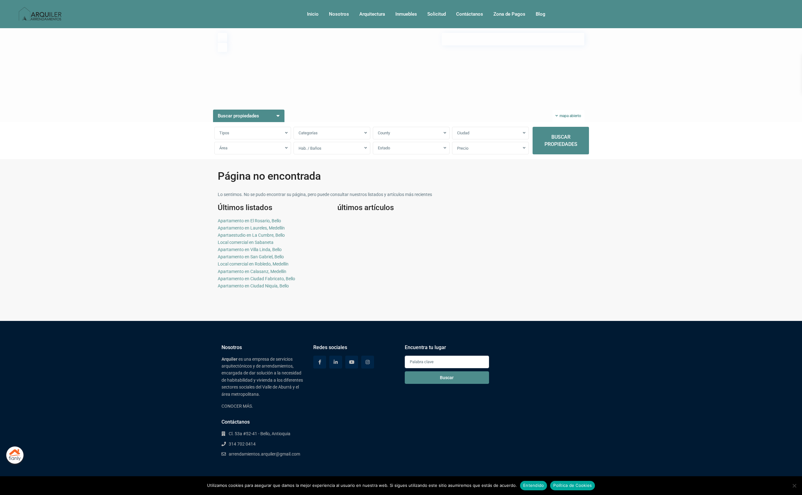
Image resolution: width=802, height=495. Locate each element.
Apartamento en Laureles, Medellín (251, 227)
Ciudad (463, 133)
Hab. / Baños (310, 148)
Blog (540, 14)
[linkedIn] (335, 362)
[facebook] (319, 362)
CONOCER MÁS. (237, 406)
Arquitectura (372, 14)
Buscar (447, 377)
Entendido (533, 485)
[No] (794, 485)
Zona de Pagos (509, 14)
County (384, 133)
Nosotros (339, 14)
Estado (384, 148)
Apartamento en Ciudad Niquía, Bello (253, 285)
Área (223, 148)
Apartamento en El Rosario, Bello (249, 220)
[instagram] (367, 362)
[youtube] (351, 362)
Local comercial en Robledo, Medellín (253, 263)
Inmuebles (406, 14)
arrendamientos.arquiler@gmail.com (264, 453)
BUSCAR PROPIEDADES (560, 140)
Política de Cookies (572, 485)
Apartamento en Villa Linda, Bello (250, 249)
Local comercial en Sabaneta (245, 242)
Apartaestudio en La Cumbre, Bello (251, 235)
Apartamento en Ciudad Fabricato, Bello (256, 278)
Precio (462, 148)
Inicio (313, 14)
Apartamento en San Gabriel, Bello (251, 256)
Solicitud (436, 14)
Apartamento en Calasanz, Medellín (252, 271)
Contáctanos (469, 14)
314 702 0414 (242, 443)
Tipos (224, 133)
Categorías (308, 133)
